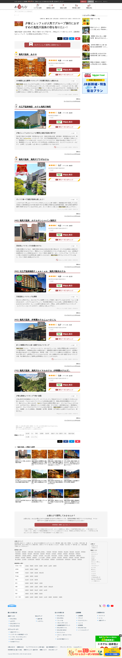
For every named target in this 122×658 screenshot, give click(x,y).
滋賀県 (27, 586)
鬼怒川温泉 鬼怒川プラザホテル (34, 159)
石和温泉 (65, 553)
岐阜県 (31, 583)
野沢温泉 (48, 553)
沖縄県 (60, 597)
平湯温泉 (66, 555)
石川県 (31, 579)
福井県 (36, 579)
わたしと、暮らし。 (96, 561)
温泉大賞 (40, 619)
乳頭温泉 (49, 551)
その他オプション (15, 641)
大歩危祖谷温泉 (60, 559)
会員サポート (102, 620)
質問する (90, 1)
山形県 (50, 565)
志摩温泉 (52, 559)
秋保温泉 (60, 551)
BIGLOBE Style (82, 627)
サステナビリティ (82, 620)
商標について (43, 650)
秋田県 (45, 565)
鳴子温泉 (54, 551)
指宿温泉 (80, 559)
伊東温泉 (78, 553)
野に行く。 (94, 569)
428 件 (70, 60)
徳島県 (27, 593)
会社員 (27, 433)
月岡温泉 (59, 553)
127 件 (70, 375)
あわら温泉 (47, 555)
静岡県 (27, 583)
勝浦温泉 (29, 557)
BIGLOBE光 (13, 619)
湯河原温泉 (71, 553)
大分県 (45, 597)
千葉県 (31, 572)
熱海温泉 (74, 559)
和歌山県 (51, 586)
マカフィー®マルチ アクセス (64, 635)
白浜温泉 (23, 557)
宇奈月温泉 (54, 555)
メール (100, 618)
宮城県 (40, 565)
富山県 (27, 579)
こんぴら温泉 (41, 557)
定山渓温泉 (18, 551)
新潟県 (36, 576)
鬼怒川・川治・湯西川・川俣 (58, 433)
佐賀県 (31, 597)
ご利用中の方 (100, 612)
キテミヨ (93, 563)
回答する (83, 1)
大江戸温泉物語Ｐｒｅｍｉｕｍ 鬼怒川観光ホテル (43, 271)
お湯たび (93, 560)
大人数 (27, 437)
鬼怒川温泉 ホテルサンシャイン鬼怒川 (38, 220)
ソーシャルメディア (83, 630)
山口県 (45, 590)
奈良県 (45, 586)
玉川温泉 (24, 559)
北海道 (27, 565)
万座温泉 (24, 553)
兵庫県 (40, 586)
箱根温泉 (38, 559)
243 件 (70, 112)
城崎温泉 (78, 555)
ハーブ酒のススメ (95, 581)
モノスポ (93, 567)
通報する (78, 98)
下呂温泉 (60, 555)
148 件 (70, 225)
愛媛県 (36, 593)
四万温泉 (30, 553)
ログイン (105, 1)
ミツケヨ (93, 573)
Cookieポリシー (78, 647)
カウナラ (93, 571)
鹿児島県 (55, 597)
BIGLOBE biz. (60, 615)
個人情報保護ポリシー (52, 647)
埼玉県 (27, 572)
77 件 (70, 324)
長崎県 (36, 597)
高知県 (40, 593)
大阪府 (36, 586)
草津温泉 (83, 551)
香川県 (31, 593)
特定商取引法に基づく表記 (15, 650)
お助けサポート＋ (15, 632)
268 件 (70, 165)
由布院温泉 (67, 559)
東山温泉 (66, 551)
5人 (32, 433)
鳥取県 (27, 590)
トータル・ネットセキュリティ (18, 637)
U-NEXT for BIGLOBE (16, 639)
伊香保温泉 (18, 553)
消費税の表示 (20, 647)
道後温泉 (34, 557)
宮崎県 (50, 597)
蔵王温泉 (72, 551)
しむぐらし (40, 621)
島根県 (31, 590)
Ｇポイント (94, 552)
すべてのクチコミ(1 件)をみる (72, 315)
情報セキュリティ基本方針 (31, 650)
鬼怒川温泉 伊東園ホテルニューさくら (38, 320)
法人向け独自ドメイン (63, 639)
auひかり (12, 621)
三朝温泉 (48, 557)
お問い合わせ (11, 647)
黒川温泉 (77, 557)
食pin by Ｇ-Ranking (96, 579)
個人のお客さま (12, 612)
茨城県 (36, 569)
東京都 (36, 572)
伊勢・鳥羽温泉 (45, 559)
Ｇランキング (94, 554)
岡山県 (36, 590)
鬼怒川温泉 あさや (28, 54)
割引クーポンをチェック (66, 74)
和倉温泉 (35, 555)
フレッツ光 (60, 620)
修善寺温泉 (18, 555)
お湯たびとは (94, 545)
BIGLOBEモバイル (15, 623)
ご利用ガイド (94, 547)
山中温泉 (41, 555)
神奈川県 (41, 572)
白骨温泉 (54, 553)
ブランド (80, 618)
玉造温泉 (54, 557)
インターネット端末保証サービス (19, 634)
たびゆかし (94, 575)
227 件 (70, 276)
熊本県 (40, 597)
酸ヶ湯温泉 (18, 559)
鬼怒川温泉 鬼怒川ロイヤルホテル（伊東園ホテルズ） (45, 370)
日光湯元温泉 (31, 559)
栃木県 (47, 433)
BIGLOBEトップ (53, 650)
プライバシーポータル (66, 647)
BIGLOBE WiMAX (15, 626)
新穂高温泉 (72, 555)
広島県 (40, 590)
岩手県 (36, 565)
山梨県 (27, 576)
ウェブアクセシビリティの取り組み (35, 647)
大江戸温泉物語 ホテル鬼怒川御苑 (35, 107)
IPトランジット (61, 632)
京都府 (31, 586)
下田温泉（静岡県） (27, 555)
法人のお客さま (59, 612)
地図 (52, 65)
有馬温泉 (17, 557)
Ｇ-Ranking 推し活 (95, 577)
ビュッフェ (34, 437)
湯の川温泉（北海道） (40, 551)
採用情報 (80, 625)
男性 (36, 433)
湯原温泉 (65, 557)
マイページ (99, 1)
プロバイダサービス (62, 623)
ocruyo (93, 558)
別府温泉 (71, 557)
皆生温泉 (59, 557)
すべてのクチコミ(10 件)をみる (72, 101)
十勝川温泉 (30, 551)
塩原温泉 (42, 553)
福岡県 (27, 597)
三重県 (40, 583)
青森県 (31, 565)
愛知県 (36, 583)
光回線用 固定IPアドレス (63, 625)
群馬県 (31, 569)
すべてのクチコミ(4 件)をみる (72, 154)
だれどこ (93, 556)
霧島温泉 (82, 557)
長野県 (31, 576)
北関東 (41, 433)
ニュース (80, 623)
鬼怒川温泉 (71, 433)
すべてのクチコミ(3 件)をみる (72, 216)
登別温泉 (24, 551)
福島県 (54, 565)
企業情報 (78, 612)
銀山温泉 (77, 551)
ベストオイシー (95, 565)
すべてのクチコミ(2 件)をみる (72, 266)
